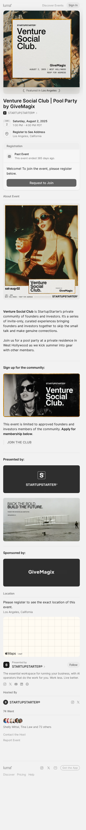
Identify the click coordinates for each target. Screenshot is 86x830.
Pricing (21, 774)
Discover (9, 774)
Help (31, 774)
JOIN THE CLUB (19, 442)
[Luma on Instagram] (41, 768)
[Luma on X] (48, 768)
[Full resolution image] (41, 251)
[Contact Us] (55, 768)
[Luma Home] (7, 5)
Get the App (70, 767)
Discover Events (53, 5)
